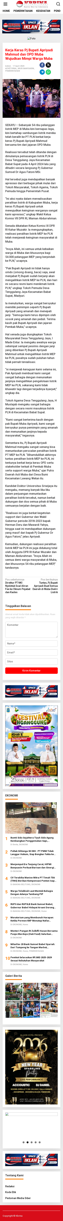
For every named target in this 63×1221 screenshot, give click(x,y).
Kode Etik (10, 1192)
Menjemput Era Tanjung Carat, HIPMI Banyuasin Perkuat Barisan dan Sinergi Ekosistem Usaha (32, 866)
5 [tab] (40, 1142)
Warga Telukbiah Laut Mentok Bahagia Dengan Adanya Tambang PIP (31, 892)
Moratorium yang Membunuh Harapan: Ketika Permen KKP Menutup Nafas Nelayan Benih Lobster (32, 919)
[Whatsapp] (48, 72)
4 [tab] (36, 1142)
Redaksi (10, 1186)
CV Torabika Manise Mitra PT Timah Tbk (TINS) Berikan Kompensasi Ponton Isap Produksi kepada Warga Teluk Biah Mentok (34, 879)
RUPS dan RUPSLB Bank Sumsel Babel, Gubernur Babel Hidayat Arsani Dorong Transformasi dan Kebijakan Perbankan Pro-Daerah (32, 906)
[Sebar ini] (42, 65)
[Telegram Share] (42, 72)
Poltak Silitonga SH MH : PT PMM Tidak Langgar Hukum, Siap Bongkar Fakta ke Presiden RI (32, 853)
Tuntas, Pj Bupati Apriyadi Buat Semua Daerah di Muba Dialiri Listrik (45, 586)
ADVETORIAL (11, 68)
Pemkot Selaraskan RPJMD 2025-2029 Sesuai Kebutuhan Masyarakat (31, 959)
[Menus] (5, 4)
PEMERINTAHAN (12, 71)
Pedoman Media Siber (18, 1198)
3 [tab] (32, 1142)
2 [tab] (28, 1142)
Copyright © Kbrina (12, 1215)
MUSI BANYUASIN (26, 68)
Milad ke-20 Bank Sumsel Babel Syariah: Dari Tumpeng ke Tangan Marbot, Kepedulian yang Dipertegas (32, 946)
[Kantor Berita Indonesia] (32, 3)
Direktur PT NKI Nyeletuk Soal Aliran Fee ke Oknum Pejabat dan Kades (17, 586)
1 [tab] (23, 1142)
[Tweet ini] (48, 65)
